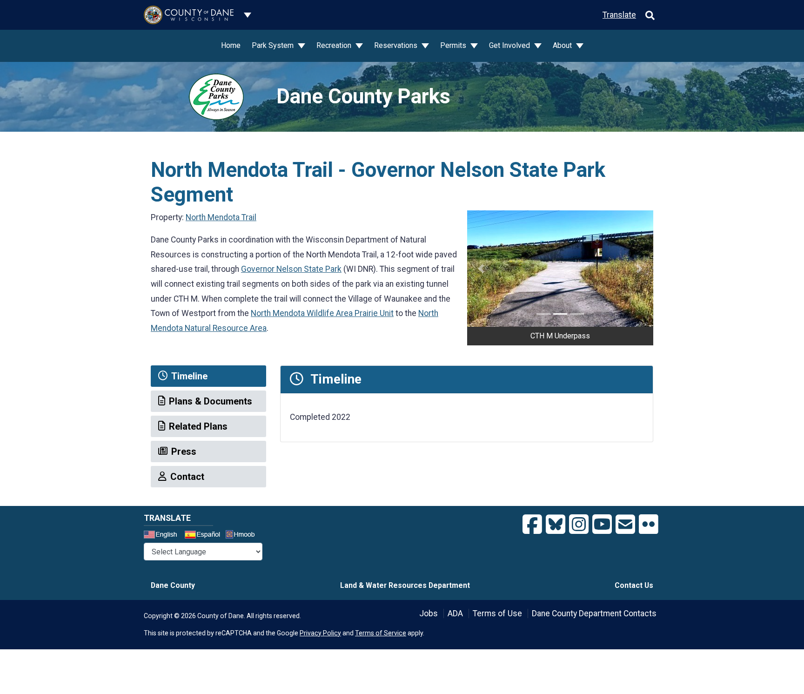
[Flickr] (648, 525)
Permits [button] (454, 45)
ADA (455, 613)
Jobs (428, 613)
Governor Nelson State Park (291, 269)
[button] (481, 268)
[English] (163, 536)
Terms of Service (380, 633)
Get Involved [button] (510, 45)
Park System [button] (273, 45)
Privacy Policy (320, 633)
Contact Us (634, 585)
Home (231, 45)
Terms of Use (497, 613)
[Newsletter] (625, 525)
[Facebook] (532, 525)
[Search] (650, 15)
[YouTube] (602, 525)
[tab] (208, 376)
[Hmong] (243, 535)
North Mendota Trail (221, 217)
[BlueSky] (555, 525)
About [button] (563, 45)
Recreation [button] (334, 45)
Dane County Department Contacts (594, 613)
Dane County (173, 585)
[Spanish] (204, 536)
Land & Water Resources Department (405, 585)
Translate (619, 15)
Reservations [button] (396, 45)
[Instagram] (578, 525)
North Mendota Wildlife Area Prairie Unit (322, 313)
